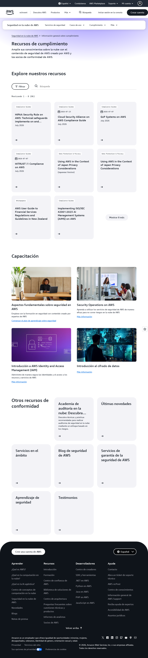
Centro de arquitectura (55, 598)
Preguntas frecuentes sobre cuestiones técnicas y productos (58, 608)
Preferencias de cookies (56, 649)
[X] (103, 638)
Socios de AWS (51, 622)
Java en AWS (82, 591)
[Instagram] (117, 638)
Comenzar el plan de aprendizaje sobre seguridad (34, 320)
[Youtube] (126, 638)
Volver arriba (72, 628)
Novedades (17, 607)
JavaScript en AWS (85, 602)
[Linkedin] (112, 638)
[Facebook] (107, 638)
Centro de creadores (86, 569)
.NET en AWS (82, 580)
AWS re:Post (114, 584)
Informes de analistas (54, 616)
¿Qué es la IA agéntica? (23, 584)
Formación (49, 575)
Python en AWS (83, 586)
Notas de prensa (20, 618)
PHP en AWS (82, 597)
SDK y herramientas (86, 575)
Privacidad (16, 645)
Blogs (14, 613)
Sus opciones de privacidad (24, 649)
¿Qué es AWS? (19, 569)
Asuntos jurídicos (116, 615)
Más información (84, 316)
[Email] (135, 638)
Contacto (112, 569)
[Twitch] (121, 638)
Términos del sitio (32, 645)
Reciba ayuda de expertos (121, 604)
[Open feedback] (144, 329)
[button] (40, 12)
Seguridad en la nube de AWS (25, 35)
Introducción (50, 569)
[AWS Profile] (140, 3)
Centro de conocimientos (120, 589)
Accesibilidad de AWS (118, 609)
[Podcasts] (131, 638)
